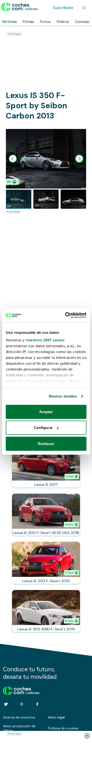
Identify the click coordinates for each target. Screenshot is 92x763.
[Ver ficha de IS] (46, 466)
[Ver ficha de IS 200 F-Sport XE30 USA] (46, 515)
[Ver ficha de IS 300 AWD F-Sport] (46, 611)
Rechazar (46, 443)
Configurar (43, 428)
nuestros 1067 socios (45, 340)
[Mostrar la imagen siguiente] (79, 159)
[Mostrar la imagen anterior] (13, 159)
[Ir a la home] (19, 6)
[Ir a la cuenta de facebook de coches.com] (37, 704)
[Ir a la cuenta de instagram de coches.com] (21, 704)
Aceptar (46, 411)
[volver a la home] (21, 690)
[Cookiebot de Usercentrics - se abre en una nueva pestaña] (65, 315)
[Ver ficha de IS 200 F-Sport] (46, 563)
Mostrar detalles (63, 396)
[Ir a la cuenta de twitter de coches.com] (6, 704)
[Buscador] (84, 8)
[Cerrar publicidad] (87, 736)
